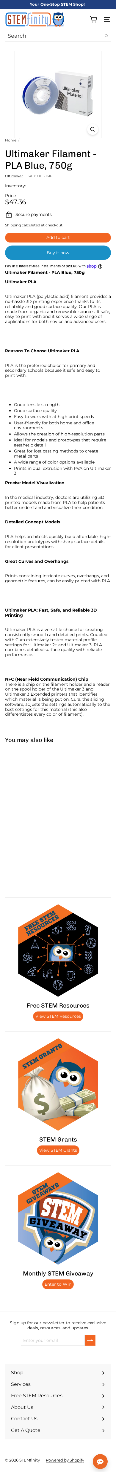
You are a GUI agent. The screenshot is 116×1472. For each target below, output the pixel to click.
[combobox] (58, 36)
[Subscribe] (90, 1340)
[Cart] (93, 19)
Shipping (13, 225)
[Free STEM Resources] (58, 950)
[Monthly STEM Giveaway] (58, 1218)
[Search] (106, 36)
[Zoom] (92, 129)
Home (10, 140)
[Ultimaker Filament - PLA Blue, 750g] (37, 792)
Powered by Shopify (65, 1460)
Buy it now (58, 252)
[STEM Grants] (58, 1084)
